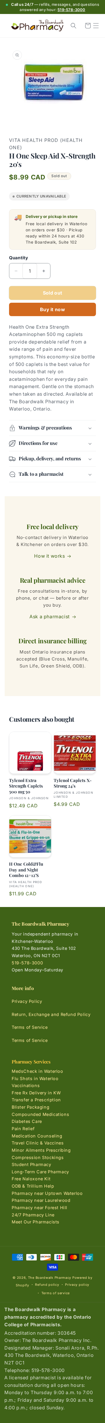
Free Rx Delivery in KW (36, 1092)
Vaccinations (26, 1085)
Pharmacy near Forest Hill (39, 1207)
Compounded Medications (40, 1114)
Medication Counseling (37, 1135)
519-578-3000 (71, 9)
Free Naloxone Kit (31, 1178)
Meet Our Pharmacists (36, 1221)
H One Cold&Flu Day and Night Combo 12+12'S (26, 869)
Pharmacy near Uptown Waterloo (47, 1193)
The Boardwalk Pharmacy (49, 1278)
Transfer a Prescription (36, 1099)
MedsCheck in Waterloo (37, 1071)
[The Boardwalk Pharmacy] (37, 25)
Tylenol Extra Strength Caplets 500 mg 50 (26, 786)
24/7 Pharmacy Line (33, 1214)
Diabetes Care (27, 1121)
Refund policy (47, 1285)
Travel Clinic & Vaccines (38, 1142)
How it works (49, 556)
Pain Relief (23, 1128)
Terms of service (55, 1293)
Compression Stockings (38, 1157)
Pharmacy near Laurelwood (41, 1200)
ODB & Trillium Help (33, 1186)
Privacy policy (77, 1285)
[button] (96, 25)
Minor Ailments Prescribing (41, 1150)
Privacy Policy (27, 1001)
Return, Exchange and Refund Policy (51, 1014)
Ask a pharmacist (49, 616)
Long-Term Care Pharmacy (40, 1171)
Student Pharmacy (31, 1164)
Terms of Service (30, 1027)
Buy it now (52, 309)
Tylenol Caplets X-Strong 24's (73, 783)
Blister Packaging (30, 1107)
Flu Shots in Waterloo (35, 1078)
